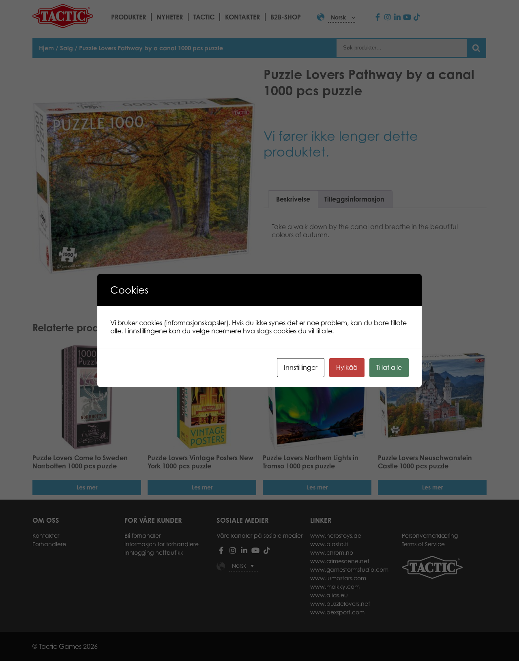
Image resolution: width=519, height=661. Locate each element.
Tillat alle (389, 367)
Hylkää (347, 367)
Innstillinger (300, 367)
